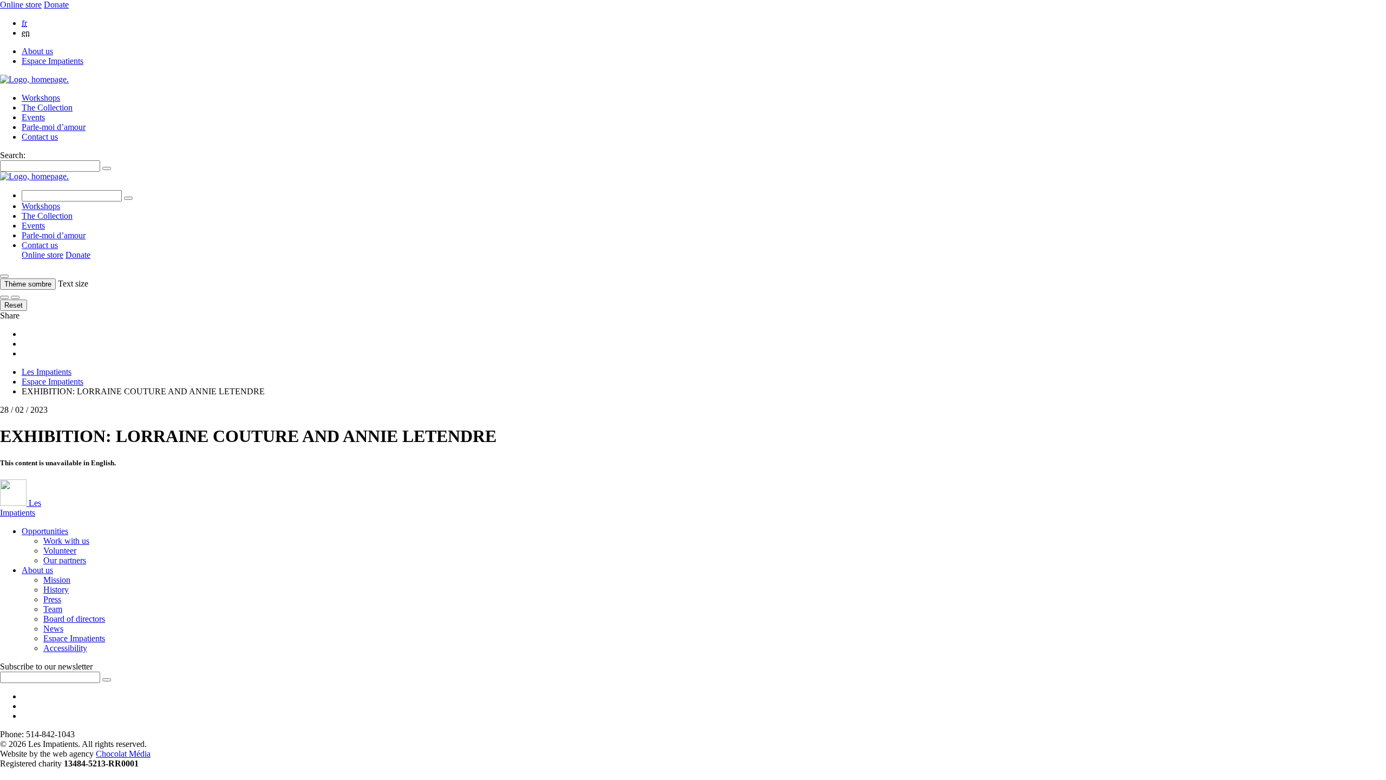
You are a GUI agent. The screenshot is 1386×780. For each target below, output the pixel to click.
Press (52, 599)
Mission (56, 579)
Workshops (41, 97)
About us (37, 51)
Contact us (40, 136)
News (53, 628)
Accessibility (65, 648)
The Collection (47, 107)
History (56, 589)
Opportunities (45, 531)
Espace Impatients (52, 61)
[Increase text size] (15, 297)
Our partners (64, 560)
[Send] (106, 679)
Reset (13, 305)
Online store (21, 4)
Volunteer (59, 550)
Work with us (66, 540)
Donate (56, 4)
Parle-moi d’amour (54, 127)
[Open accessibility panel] (4, 276)
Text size (73, 283)
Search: (12, 155)
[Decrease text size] (4, 297)
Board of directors (74, 618)
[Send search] (106, 168)
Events (33, 117)
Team (52, 609)
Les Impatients (46, 371)
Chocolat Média (123, 753)
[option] (704, 23)
